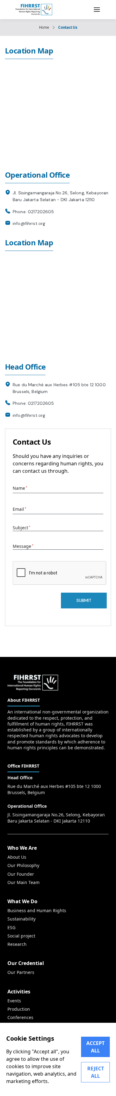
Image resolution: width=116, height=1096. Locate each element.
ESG (11, 927)
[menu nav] (97, 9)
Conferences (20, 1017)
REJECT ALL (95, 1072)
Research (17, 944)
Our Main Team (23, 882)
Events (14, 1001)
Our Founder (20, 874)
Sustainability (21, 919)
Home (44, 27)
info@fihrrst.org (29, 223)
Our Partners (20, 972)
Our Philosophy (23, 865)
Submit (84, 600)
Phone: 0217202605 (33, 211)
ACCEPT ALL (95, 1047)
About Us (16, 857)
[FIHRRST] (33, 9)
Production (18, 1009)
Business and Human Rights (36, 910)
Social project (21, 936)
